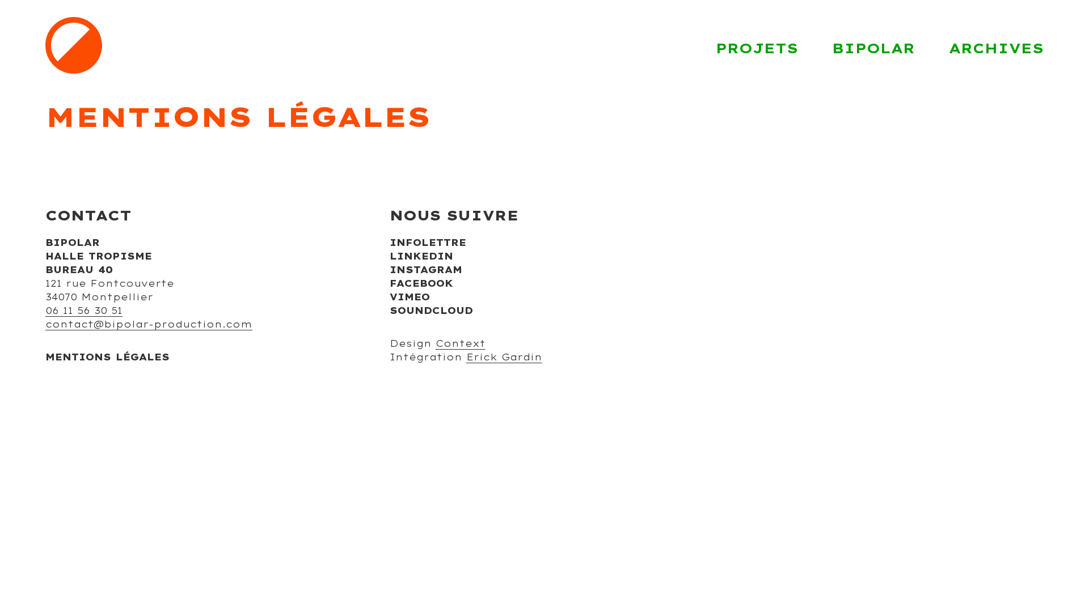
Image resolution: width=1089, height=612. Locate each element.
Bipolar (873, 48)
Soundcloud (431, 310)
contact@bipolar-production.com (148, 324)
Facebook (421, 283)
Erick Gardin (504, 357)
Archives (996, 48)
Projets (757, 48)
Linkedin (421, 256)
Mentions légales (107, 357)
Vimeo (410, 297)
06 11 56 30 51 (84, 310)
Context (461, 343)
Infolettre (428, 242)
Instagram (426, 269)
